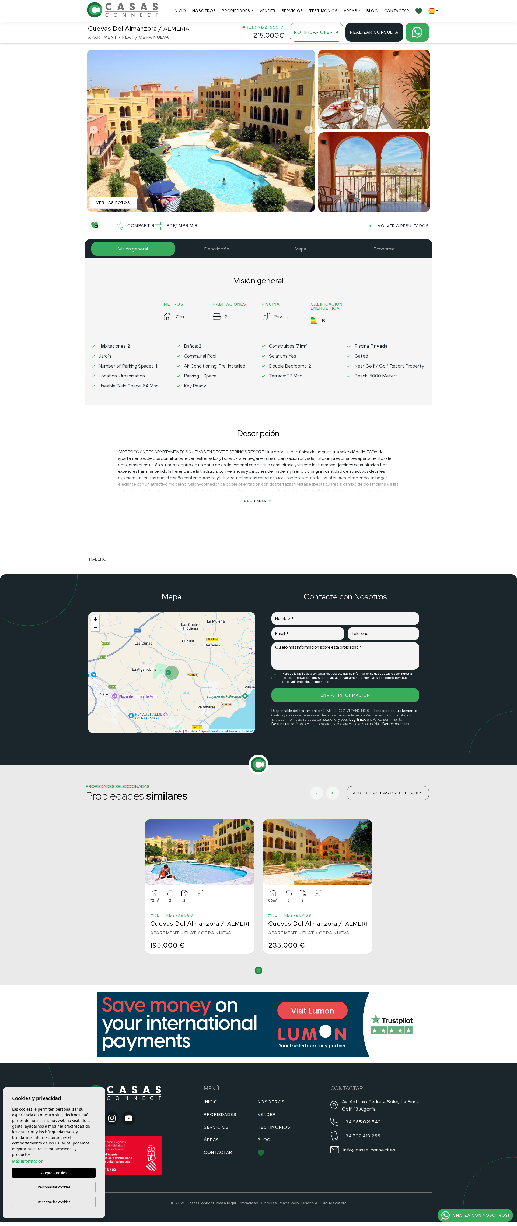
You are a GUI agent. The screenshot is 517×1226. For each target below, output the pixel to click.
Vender (267, 10)
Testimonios (323, 10)
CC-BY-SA (246, 731)
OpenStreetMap (211, 731)
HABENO (98, 559)
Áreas (350, 10)
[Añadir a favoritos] (94, 225)
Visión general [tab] (133, 249)
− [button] (95, 627)
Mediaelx (337, 1203)
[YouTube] (128, 1118)
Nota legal (226, 1203)
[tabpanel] (199, 886)
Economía (383, 249)
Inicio (180, 10)
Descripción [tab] (216, 249)
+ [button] (95, 619)
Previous (92, 130)
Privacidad (248, 1203)
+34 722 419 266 (361, 1136)
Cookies (269, 1203)
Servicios (292, 10)
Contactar (396, 10)
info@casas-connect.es (369, 1150)
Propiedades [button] (236, 10)
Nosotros (204, 10)
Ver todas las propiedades (387, 793)
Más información (27, 1161)
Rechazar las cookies (54, 1201)
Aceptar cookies (54, 1172)
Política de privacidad (297, 678)
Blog (372, 10)
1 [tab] (258, 970)
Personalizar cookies (54, 1187)
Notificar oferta (316, 32)
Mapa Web (289, 1203)
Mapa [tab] (300, 249)
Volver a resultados (403, 225)
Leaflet (177, 731)
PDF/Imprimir (182, 225)
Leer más (255, 500)
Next (309, 130)
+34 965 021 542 (362, 1122)
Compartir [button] (141, 225)
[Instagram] (112, 1118)
